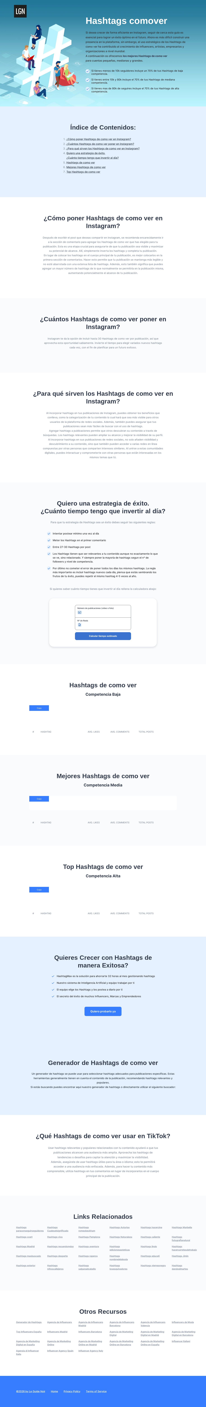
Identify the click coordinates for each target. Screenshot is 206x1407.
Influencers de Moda (183, 1322)
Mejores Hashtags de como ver (86, 167)
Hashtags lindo (149, 1246)
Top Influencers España (28, 1331)
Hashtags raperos (88, 1256)
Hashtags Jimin (180, 1256)
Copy (39, 708)
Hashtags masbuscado (28, 1256)
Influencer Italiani (181, 1341)
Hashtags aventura (88, 1246)
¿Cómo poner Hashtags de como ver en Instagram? (98, 139)
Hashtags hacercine (151, 1227)
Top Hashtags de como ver (83, 171)
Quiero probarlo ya (103, 1011)
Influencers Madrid (57, 1331)
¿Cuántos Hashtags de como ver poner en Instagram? (100, 144)
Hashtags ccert (24, 1236)
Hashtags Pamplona (89, 1236)
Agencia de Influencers (59, 1322)
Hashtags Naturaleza (121, 1236)
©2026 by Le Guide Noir (30, 1391)
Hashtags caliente (150, 1236)
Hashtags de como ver (80, 162)
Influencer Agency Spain (60, 1350)
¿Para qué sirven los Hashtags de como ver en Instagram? (103, 148)
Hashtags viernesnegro (153, 1265)
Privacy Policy (72, 1391)
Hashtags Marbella (182, 1227)
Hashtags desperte (57, 1256)
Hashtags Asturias (120, 1227)
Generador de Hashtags (29, 1322)
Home (54, 1391)
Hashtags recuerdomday (60, 1246)
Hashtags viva (55, 1236)
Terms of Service (96, 1391)
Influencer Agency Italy (90, 1350)
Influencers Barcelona (90, 1331)
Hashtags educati (150, 1256)
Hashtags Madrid (25, 1246)
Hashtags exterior (25, 1265)
